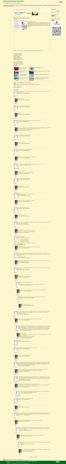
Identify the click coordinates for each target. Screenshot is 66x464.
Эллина (15, 197)
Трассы (37, 5)
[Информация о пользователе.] (16, 116)
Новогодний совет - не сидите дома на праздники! (41, 74)
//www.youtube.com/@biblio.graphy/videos (53, 20)
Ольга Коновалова (16, 168)
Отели (21, 5)
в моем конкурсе (32, 231)
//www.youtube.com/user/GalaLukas (61, 2)
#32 (15, 324)
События (40, 5)
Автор (13, 5)
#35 (14, 346)
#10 (15, 162)
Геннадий (15, 366)
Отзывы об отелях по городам (48, 5)
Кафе (28, 5)
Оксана (15, 226)
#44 (15, 411)
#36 (14, 353)
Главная (5, 5)
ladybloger (15, 257)
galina (15, 117)
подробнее (21, 9)
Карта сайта (9, 5)
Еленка (15, 110)
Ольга (15, 315)
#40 (14, 382)
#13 (14, 184)
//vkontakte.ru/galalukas (60, 2)
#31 (14, 317)
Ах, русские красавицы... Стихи (38, 67)
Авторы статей (56, 5)
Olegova (15, 139)
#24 (15, 266)
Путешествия (16, 5)
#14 (15, 191)
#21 (14, 242)
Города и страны (33, 5)
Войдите (15, 82)
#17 (14, 213)
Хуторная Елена (18, 395)
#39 (15, 375)
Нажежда (15, 95)
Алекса (15, 272)
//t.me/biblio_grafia (52, 20)
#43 (14, 404)
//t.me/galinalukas (54, 15)
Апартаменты (24, 5)
